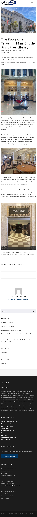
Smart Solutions (5, 439)
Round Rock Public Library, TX (8, 326)
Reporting (4, 435)
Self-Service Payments (7, 426)
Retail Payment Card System (9, 424)
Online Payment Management (9, 421)
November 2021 (5, 359)
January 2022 (4, 356)
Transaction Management (8, 433)
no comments (5, 52)
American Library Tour (16, 264)
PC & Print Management (7, 430)
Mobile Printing (5, 428)
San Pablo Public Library (7, 322)
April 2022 (4, 352)
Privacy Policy (4, 387)
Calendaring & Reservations (8, 437)
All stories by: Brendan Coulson (18, 300)
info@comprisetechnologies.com (11, 485)
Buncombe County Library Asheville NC (11, 330)
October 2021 (5, 363)
